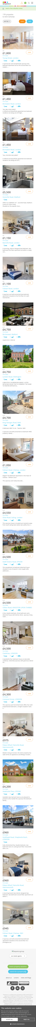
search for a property (17, 972)
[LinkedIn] (17, 988)
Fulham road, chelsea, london (14, 470)
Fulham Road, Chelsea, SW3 (13, 933)
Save (22, 21)
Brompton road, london (12, 104)
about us (9, 978)
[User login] (22, 3)
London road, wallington (12, 377)
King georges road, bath (12, 423)
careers (16, 978)
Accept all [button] (9, 1019)
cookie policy (24, 1016)
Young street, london (10, 58)
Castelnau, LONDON (10, 653)
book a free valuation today (14, 8)
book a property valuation (18, 967)
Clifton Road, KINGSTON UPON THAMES (17, 607)
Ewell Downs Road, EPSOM (12, 562)
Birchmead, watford (10, 334)
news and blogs (26, 978)
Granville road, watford (11, 197)
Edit (29, 21)
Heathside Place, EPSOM (12, 791)
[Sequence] (7, 3)
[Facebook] (12, 988)
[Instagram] (23, 988)
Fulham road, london (11, 289)
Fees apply (5, 55)
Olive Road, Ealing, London (12, 517)
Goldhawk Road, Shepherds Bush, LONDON (15, 838)
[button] (18, 1024)
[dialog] (18, 1016)
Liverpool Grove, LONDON (12, 699)
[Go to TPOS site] (12, 983)
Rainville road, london (11, 243)
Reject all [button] (27, 1019)
